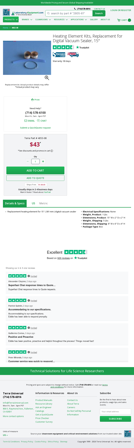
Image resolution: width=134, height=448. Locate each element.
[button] (48, 78)
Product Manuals (43, 400)
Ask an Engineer (43, 407)
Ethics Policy (53, 441)
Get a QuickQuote (44, 414)
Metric (43, 203)
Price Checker (42, 418)
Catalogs (39, 410)
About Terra (73, 403)
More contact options (13, 416)
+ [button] (43, 161)
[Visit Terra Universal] (6, 14)
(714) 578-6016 (12, 397)
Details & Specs (15, 203)
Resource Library (43, 403)
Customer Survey (44, 421)
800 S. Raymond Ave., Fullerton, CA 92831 (18, 410)
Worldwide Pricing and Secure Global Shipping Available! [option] (67, 2)
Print (37, 99)
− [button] (27, 161)
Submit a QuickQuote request (35, 127)
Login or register (120, 10)
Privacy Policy (27, 441)
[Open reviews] (77, 47)
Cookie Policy (40, 441)
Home (5, 27)
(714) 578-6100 (35, 113)
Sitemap (63, 441)
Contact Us (72, 400)
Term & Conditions (11, 441)
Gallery (94, 19)
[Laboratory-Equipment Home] (27, 13)
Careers (71, 407)
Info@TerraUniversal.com (15, 402)
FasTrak (47, 192)
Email (31, 120)
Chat (44, 120)
